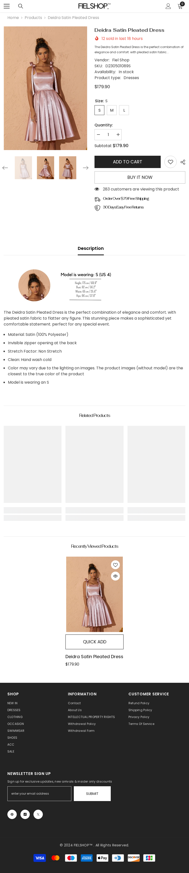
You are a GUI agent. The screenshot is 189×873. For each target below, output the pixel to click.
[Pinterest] (12, 814)
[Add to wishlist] (115, 564)
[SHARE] (181, 162)
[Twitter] (38, 814)
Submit (92, 793)
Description (91, 248)
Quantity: (103, 125)
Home (13, 17)
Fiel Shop (120, 60)
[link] (170, 162)
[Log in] (168, 6)
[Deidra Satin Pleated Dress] (94, 594)
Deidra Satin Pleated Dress (94, 656)
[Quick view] (115, 576)
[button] (5, 167)
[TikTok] (25, 814)
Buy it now (140, 177)
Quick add (94, 642)
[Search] (21, 6)
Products (33, 17)
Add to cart (127, 162)
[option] (45, 88)
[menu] (7, 6)
